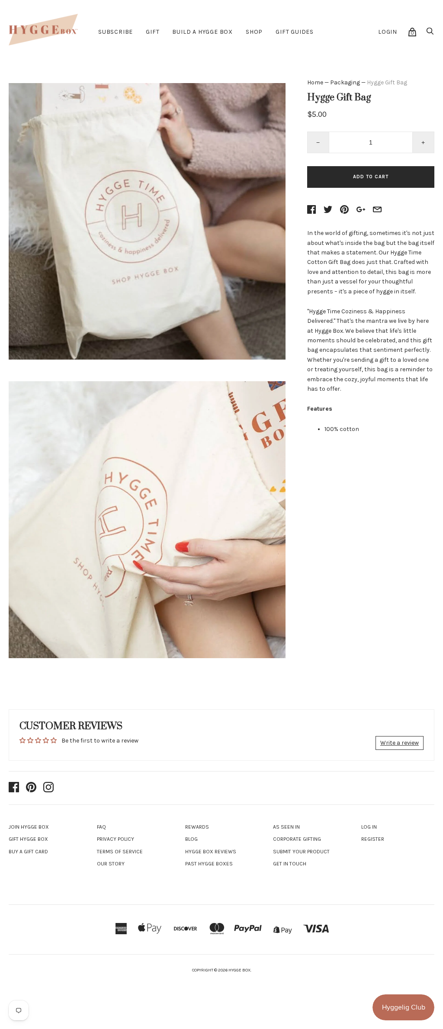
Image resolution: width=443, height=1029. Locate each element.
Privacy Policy (115, 839)
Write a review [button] (399, 742)
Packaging (345, 82)
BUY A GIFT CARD (28, 852)
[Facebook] (14, 788)
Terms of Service (120, 852)
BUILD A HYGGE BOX (202, 31)
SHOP (254, 31)
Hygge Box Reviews (210, 852)
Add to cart (370, 177)
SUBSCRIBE (115, 31)
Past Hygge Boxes (209, 864)
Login (387, 31)
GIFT (152, 31)
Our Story (111, 864)
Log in (369, 827)
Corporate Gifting (297, 839)
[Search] (430, 33)
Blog (191, 839)
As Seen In (286, 827)
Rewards (197, 827)
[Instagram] (48, 788)
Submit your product (301, 852)
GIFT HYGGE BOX (28, 839)
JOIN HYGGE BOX (29, 827)
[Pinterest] (31, 788)
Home (315, 82)
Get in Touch (289, 864)
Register (372, 839)
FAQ (101, 827)
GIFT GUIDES (295, 31)
